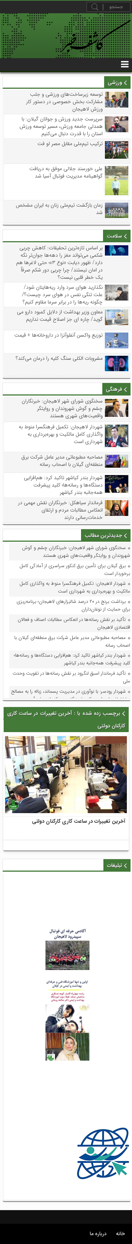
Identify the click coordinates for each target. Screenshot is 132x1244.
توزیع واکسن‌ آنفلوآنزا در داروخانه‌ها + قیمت (58, 335)
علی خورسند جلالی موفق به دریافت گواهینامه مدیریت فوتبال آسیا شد (65, 172)
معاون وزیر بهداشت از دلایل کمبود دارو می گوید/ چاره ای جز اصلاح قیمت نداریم (59, 315)
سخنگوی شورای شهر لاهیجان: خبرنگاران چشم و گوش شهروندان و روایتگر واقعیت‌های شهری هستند (62, 408)
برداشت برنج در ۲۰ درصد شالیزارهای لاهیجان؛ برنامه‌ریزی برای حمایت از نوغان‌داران (73, 605)
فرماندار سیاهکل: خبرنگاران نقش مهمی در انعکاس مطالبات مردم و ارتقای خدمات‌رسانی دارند (60, 510)
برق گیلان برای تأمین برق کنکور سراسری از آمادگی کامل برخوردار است (74, 569)
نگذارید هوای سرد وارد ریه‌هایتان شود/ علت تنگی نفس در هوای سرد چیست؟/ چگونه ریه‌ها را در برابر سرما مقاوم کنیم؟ (62, 295)
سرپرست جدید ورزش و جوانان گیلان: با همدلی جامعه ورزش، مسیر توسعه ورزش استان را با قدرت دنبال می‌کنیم (60, 126)
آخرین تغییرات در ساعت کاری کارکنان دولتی (78, 821)
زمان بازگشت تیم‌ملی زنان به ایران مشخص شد (59, 208)
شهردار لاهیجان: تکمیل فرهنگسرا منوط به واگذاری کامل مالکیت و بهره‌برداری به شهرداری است (60, 434)
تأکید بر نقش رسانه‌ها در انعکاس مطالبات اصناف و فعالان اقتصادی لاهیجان (74, 623)
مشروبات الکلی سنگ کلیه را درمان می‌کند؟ (59, 358)
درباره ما (98, 1234)
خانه (120, 1234)
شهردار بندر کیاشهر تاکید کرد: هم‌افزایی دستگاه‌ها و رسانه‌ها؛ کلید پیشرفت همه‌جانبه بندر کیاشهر (63, 485)
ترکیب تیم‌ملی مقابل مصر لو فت (69, 143)
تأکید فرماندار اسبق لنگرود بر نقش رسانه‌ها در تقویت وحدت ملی (71, 677)
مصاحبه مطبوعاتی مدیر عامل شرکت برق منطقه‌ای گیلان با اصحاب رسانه (61, 460)
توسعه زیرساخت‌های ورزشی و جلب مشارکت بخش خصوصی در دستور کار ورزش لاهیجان (64, 102)
